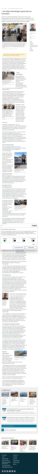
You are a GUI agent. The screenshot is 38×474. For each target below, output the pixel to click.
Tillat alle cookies (31, 247)
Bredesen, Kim (32, 31)
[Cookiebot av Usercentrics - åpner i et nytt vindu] (32, 225)
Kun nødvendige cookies (19, 247)
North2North (5, 137)
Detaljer (33, 244)
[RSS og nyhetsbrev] (15, 471)
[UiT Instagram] (5, 471)
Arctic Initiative (9, 332)
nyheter (5, 8)
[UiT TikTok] (7, 471)
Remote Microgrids (6, 192)
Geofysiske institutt (10, 146)
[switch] (14, 241)
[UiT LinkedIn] (12, 471)
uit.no (2, 8)
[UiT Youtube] (10, 471)
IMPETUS (4, 286)
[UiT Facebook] (3, 471)
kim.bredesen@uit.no (33, 33)
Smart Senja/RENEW (6, 219)
